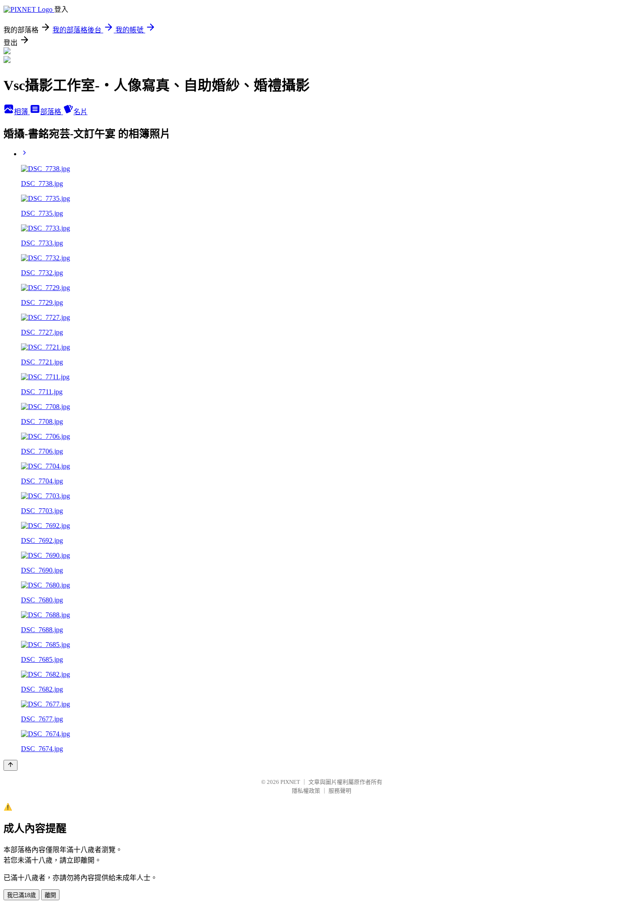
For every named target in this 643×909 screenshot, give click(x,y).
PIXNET (290, 782)
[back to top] (10, 765)
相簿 (22, 111)
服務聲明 (339, 790)
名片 (80, 111)
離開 (50, 895)
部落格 (51, 111)
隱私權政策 (306, 790)
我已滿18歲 (21, 895)
